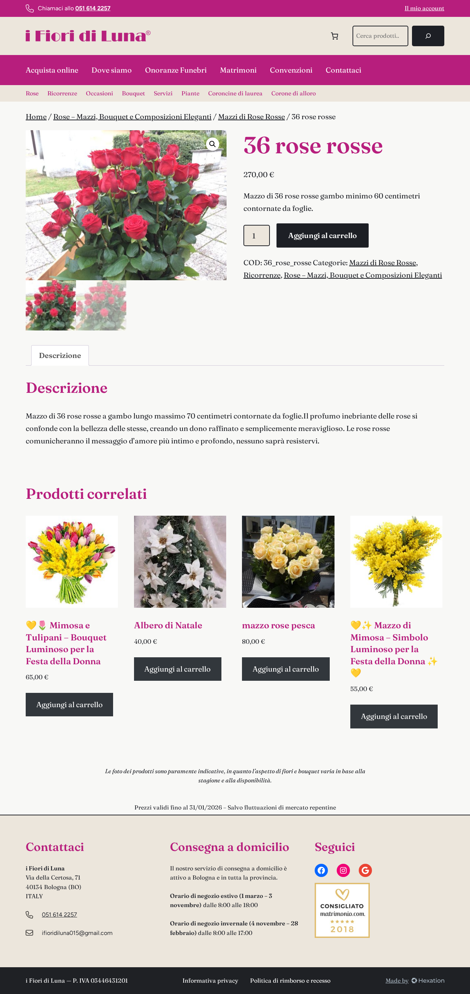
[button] (212, 144)
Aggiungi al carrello (322, 235)
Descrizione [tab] (60, 355)
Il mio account (424, 8)
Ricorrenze (262, 274)
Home (36, 116)
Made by (397, 980)
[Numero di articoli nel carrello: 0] (334, 36)
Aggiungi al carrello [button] (69, 704)
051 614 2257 (59, 914)
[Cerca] (428, 36)
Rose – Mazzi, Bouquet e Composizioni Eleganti (132, 116)
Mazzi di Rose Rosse (251, 116)
